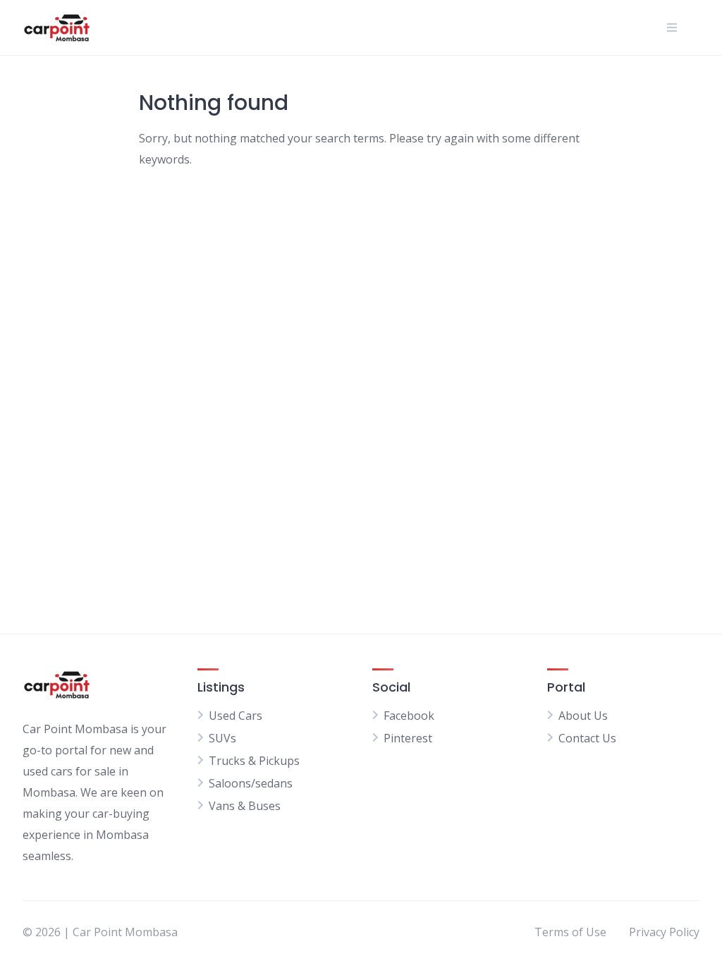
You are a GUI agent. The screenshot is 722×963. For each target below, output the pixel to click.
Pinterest (408, 738)
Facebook (409, 715)
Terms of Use (570, 932)
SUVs (222, 738)
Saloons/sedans (251, 783)
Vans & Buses (245, 806)
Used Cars (235, 715)
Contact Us (587, 738)
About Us (583, 715)
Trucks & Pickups (254, 760)
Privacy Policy (664, 932)
